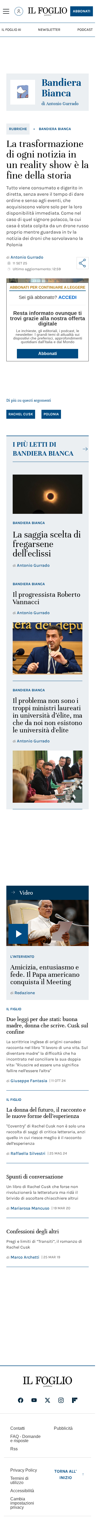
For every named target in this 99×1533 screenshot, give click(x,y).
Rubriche (18, 129)
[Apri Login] (18, 11)
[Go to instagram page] (61, 1400)
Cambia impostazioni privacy (22, 1503)
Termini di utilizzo (19, 1480)
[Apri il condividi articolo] (83, 263)
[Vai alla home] (47, 11)
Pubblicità (63, 1428)
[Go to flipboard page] (74, 1400)
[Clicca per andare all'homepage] (47, 1382)
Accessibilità (22, 1490)
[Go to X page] (47, 1400)
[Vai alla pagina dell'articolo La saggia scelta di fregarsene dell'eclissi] (47, 494)
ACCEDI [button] (67, 297)
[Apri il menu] (6, 11)
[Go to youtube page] (34, 1400)
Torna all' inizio (65, 1474)
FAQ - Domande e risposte (25, 1438)
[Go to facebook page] (20, 1400)
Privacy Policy (23, 1470)
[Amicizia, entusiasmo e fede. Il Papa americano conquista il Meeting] (47, 923)
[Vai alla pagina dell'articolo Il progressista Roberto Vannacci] (47, 648)
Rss (14, 1449)
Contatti (17, 1428)
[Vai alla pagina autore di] (22, 92)
